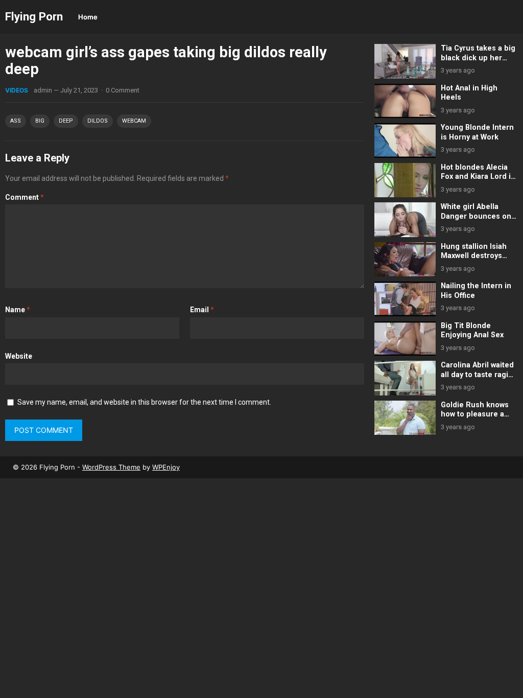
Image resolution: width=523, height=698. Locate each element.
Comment (24, 197)
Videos (16, 90)
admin (43, 90)
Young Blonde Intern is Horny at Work (477, 132)
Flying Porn (34, 16)
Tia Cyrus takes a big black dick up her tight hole (478, 58)
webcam (134, 121)
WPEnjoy (166, 467)
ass (15, 121)
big (39, 121)
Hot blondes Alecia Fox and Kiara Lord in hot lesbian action (478, 177)
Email (202, 310)
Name (17, 310)
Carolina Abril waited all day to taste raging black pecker (479, 374)
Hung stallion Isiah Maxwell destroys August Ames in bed (476, 256)
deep (66, 121)
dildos (97, 121)
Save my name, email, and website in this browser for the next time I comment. (144, 402)
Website (18, 356)
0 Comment (122, 90)
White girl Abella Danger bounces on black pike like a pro (476, 216)
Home (88, 17)
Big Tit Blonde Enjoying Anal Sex (472, 330)
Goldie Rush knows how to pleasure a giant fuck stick (475, 414)
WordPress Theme (111, 467)
